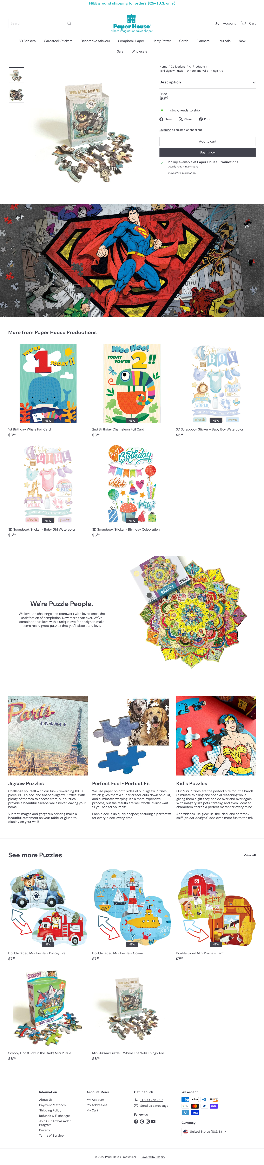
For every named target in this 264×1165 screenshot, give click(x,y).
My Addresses (97, 1105)
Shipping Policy (50, 1110)
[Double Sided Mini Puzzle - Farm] (216, 916)
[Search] (69, 23)
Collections (178, 66)
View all (250, 855)
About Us (46, 1100)
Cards (183, 41)
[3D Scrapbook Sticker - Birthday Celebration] (132, 493)
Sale (120, 51)
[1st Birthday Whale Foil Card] (48, 393)
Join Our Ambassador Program (55, 1123)
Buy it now (208, 152)
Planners (203, 41)
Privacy (44, 1130)
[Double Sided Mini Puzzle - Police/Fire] (48, 916)
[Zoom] (91, 130)
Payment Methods (52, 1105)
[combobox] (41, 23)
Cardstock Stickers (58, 41)
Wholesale (139, 51)
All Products (197, 66)
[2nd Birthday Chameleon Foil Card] (132, 393)
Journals (224, 41)
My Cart (92, 1110)
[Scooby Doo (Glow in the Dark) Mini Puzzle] (48, 1016)
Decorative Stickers (95, 41)
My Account (95, 1100)
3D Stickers (27, 41)
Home (163, 66)
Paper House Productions (66, 332)
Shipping (165, 130)
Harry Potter (161, 41)
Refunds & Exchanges (55, 1116)
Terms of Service (51, 1135)
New (242, 41)
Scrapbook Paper (131, 41)
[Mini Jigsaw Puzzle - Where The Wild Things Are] (132, 1016)
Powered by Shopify (153, 1157)
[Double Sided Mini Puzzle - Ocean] (132, 916)
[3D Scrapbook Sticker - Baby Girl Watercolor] (48, 493)
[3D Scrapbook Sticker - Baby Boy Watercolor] (216, 393)
